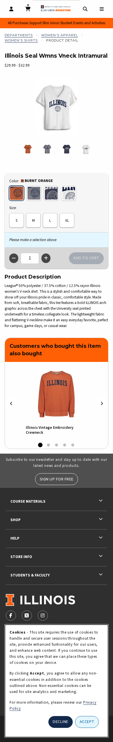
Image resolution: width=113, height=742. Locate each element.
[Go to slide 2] (48, 445)
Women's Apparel (59, 35)
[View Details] (56, 394)
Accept (87, 722)
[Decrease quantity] (13, 258)
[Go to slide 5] (72, 445)
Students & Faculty (30, 575)
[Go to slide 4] (64, 445)
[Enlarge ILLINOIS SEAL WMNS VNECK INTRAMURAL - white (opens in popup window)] (86, 149)
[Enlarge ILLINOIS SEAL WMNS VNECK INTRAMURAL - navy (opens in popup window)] (67, 149)
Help (14, 538)
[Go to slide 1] (40, 445)
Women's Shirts (21, 40)
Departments (19, 35)
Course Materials (27, 501)
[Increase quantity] (45, 258)
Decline (60, 722)
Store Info (21, 556)
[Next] (101, 403)
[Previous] (11, 403)
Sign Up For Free (57, 479)
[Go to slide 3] (56, 445)
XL (67, 220)
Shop (15, 520)
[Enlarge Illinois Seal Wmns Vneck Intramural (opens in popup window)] (56, 106)
